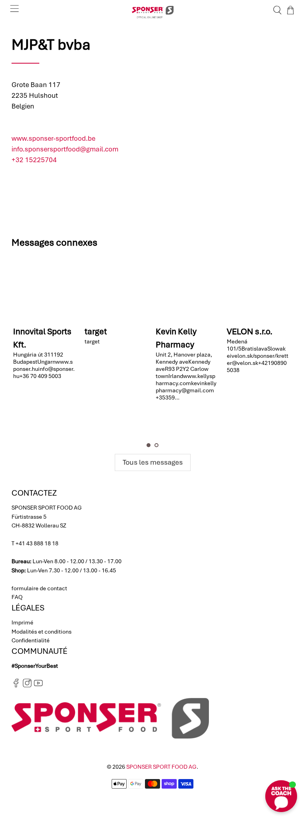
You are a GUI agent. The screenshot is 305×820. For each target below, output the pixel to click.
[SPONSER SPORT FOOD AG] (152, 10)
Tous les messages (153, 462)
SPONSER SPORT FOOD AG (161, 766)
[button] (148, 445)
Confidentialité (31, 640)
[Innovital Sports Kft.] (45, 289)
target (96, 331)
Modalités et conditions (41, 631)
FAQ (17, 597)
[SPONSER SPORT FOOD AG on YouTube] (38, 685)
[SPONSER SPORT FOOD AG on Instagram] (27, 685)
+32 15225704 (34, 159)
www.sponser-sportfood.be (53, 138)
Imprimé (22, 622)
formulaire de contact (39, 588)
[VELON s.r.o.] (259, 289)
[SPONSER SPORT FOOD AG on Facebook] (16, 685)
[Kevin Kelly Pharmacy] (188, 289)
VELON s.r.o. (249, 331)
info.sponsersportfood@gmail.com (65, 149)
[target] (117, 289)
